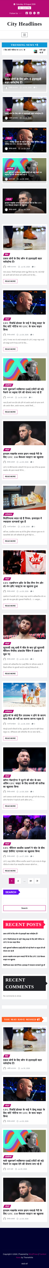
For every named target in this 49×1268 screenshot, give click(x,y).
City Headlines (24, 24)
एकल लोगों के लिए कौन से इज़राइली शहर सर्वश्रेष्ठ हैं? (24, 113)
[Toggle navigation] (24, 34)
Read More (10, 281)
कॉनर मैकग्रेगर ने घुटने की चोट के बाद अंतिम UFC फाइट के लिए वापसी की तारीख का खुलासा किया (24, 783)
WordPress (33, 1254)
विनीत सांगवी (12, 148)
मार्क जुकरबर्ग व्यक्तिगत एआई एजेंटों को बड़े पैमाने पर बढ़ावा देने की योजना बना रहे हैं (24, 79)
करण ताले (12, 87)
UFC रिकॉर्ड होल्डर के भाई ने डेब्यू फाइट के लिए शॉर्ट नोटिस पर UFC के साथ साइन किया (24, 326)
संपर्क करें (24, 1263)
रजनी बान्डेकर (11, 526)
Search (10, 892)
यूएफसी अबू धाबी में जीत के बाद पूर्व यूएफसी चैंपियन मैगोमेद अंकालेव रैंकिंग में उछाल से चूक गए (23, 651)
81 (31, 880)
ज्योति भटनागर (13, 118)
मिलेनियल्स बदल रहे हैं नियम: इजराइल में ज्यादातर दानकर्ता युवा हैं (24, 965)
